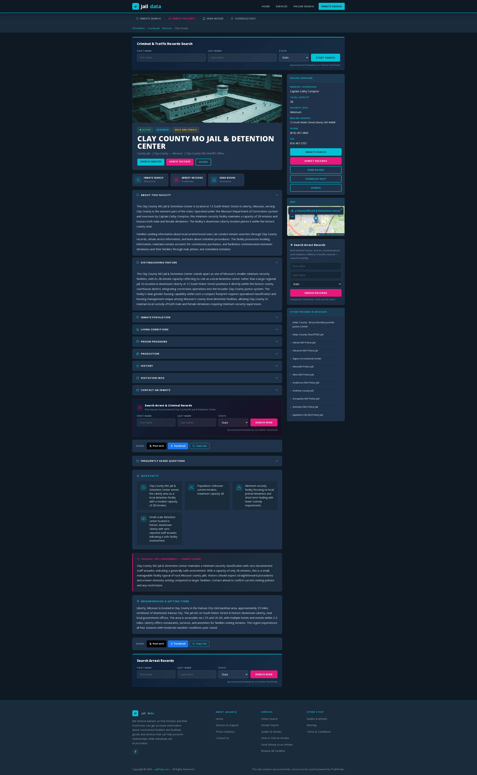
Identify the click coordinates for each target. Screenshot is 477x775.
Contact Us (222, 738)
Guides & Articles (271, 731)
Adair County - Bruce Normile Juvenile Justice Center (313, 324)
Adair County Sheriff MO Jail (308, 334)
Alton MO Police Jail (303, 374)
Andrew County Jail (303, 390)
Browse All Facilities (273, 751)
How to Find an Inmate (275, 738)
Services (282, 6)
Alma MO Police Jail (303, 366)
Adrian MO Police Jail (304, 342)
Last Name (215, 50)
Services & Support (227, 725)
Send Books (215, 18)
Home (266, 6)
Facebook (180, 445)
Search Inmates (150, 161)
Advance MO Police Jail (305, 350)
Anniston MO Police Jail (305, 406)
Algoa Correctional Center (307, 358)
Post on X (158, 445)
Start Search (325, 57)
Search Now (264, 422)
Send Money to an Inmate (277, 744)
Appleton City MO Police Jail (308, 414)
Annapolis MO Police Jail (306, 398)
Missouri (167, 28)
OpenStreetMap (337, 234)
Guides (203, 162)
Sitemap (312, 725)
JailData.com (162, 769)
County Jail (153, 28)
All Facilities (138, 28)
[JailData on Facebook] (135, 752)
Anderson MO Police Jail (306, 382)
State (283, 50)
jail (148, 6)
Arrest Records (183, 18)
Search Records (315, 293)
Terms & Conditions (319, 731)
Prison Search (303, 6)
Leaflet (322, 234)
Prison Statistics (225, 731)
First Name (144, 50)
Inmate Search (331, 6)
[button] (316, 219)
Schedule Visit (245, 18)
